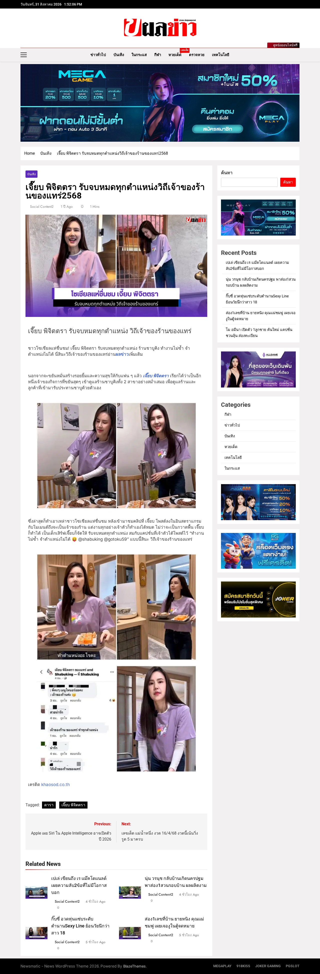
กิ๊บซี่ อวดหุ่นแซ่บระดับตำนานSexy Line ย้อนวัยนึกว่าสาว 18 (80, 925)
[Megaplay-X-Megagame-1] (160, 103)
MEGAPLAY (222, 966)
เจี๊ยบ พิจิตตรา (73, 805)
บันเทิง (119, 55)
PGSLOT (293, 966)
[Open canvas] (23, 55)
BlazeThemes (134, 966)
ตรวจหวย (196, 55)
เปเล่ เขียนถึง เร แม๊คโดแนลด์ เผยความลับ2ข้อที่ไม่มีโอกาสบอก (79, 885)
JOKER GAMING (268, 966)
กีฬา (157, 55)
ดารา (49, 805)
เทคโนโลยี (220, 55)
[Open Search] (298, 55)
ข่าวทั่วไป (98, 55)
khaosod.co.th (55, 784)
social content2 (42, 206)
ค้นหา (226, 172)
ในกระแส (139, 55)
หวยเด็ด (176, 53)
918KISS (243, 966)
